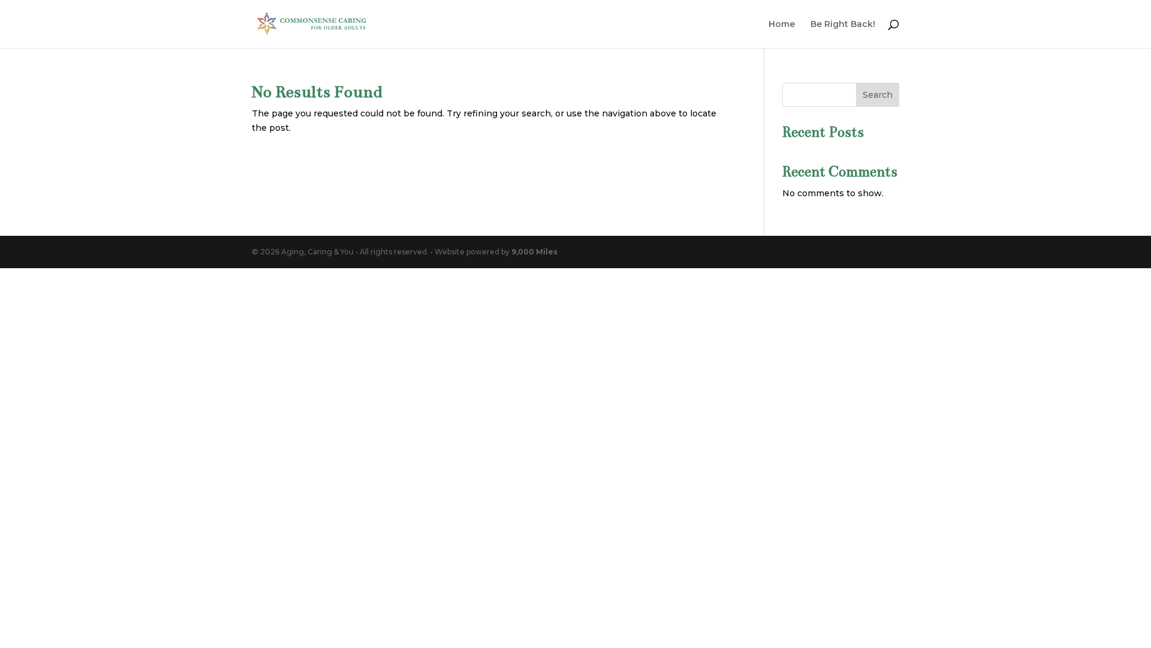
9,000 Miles (534, 251)
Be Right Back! (842, 24)
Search (878, 94)
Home (782, 24)
